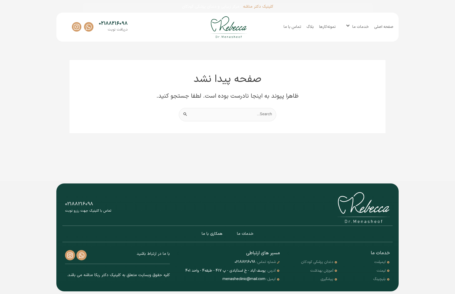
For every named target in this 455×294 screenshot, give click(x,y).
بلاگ (310, 27)
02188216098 (113, 23)
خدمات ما (360, 27)
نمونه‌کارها (327, 27)
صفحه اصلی (383, 27)
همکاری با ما (212, 234)
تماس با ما (292, 27)
